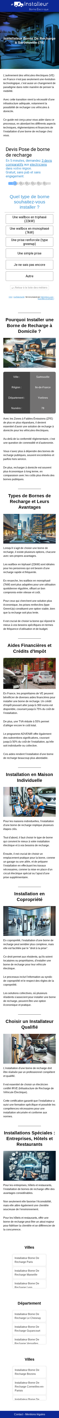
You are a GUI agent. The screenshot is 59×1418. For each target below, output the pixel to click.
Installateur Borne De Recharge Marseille (27, 1272)
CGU (10, 297)
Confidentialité (18, 297)
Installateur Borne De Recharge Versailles (27, 1341)
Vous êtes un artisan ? (46, 299)
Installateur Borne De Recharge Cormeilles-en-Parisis (29, 1386)
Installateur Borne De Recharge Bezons (27, 1372)
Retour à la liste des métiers (30, 287)
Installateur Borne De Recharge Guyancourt (27, 1328)
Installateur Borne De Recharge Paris (27, 1260)
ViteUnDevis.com (46, 297)
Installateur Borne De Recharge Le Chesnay (28, 1316)
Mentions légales (35, 1414)
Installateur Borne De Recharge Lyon (27, 1285)
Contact (18, 1414)
